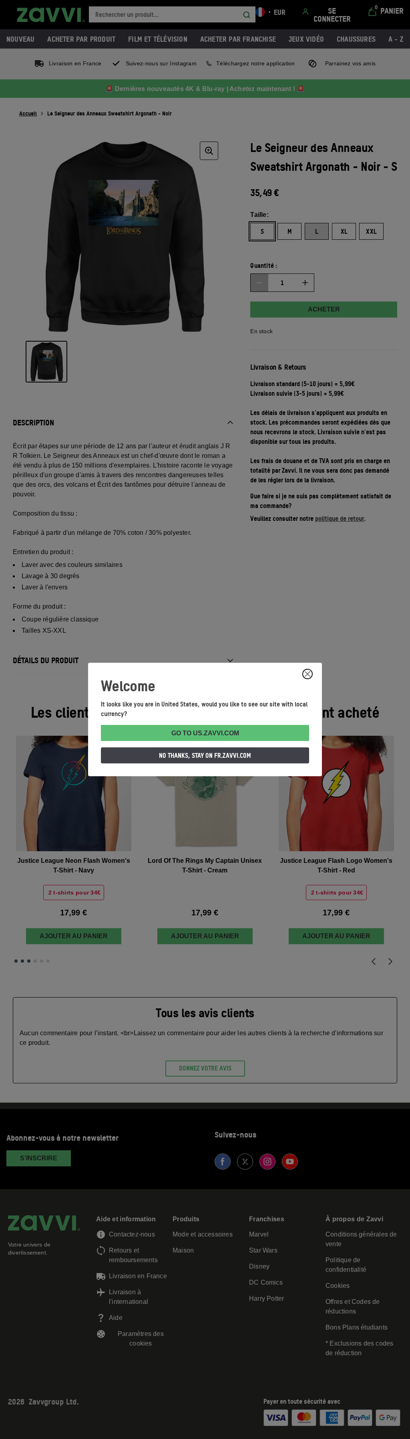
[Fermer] (307, 674)
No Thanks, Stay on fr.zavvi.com (205, 755)
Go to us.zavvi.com (205, 733)
